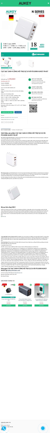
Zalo (43, 427)
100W (5, 119)
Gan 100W (12, 119)
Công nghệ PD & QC (8, 117)
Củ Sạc (7, 69)
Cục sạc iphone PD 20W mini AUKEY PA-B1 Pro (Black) (41, 300)
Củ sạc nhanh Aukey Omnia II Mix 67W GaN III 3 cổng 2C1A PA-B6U (25, 299)
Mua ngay (18, 112)
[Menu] (2, 3)
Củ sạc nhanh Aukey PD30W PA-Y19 (8, 299)
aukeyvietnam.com (13, 270)
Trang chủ (3, 69)
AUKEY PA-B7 (8, 119)
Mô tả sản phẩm (6, 129)
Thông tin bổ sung (17, 129)
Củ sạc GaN (12, 69)
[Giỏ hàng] (48, 3)
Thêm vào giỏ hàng (7, 112)
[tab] (6, 130)
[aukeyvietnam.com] (3, 428)
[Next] (46, 32)
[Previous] (3, 32)
